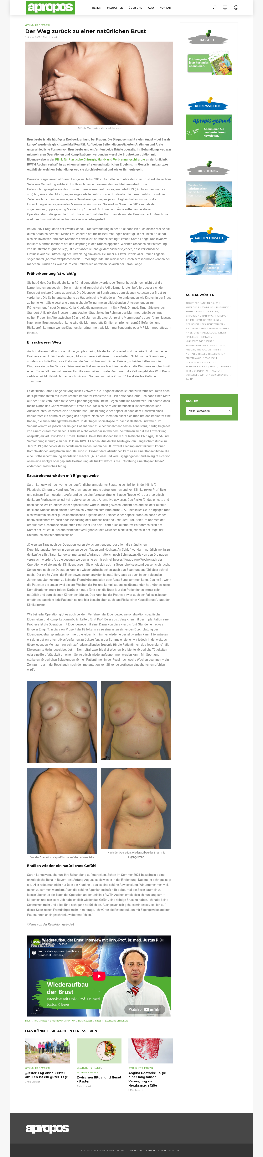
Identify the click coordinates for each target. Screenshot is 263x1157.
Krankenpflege (194, 341)
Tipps (188, 371)
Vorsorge (191, 375)
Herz (203, 328)
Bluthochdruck (195, 311)
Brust (28, 1020)
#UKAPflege (192, 303)
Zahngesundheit (220, 375)
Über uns (135, 7)
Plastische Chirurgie (116, 1020)
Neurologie (204, 349)
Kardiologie (209, 332)
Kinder (222, 332)
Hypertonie (192, 332)
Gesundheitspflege (212, 324)
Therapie (224, 366)
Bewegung (208, 307)
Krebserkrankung (196, 345)
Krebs (98, 1020)
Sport (213, 366)
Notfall (190, 354)
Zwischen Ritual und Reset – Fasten (99, 1079)
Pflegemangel (194, 358)
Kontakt (166, 7)
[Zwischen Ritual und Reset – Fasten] (99, 1050)
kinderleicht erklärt (198, 337)
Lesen (212, 345)
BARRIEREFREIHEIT (171, 1150)
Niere (216, 349)
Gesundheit (192, 324)
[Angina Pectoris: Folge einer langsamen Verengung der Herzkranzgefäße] (150, 1050)
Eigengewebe (85, 1020)
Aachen (205, 303)
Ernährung (206, 315)
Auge (215, 303)
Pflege (201, 354)
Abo (151, 7)
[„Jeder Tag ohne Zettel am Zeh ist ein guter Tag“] (47, 1050)
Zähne (189, 379)
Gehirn (190, 320)
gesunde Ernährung (207, 320)
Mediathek (115, 7)
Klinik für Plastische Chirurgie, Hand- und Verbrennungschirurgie (100, 159)
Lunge (221, 345)
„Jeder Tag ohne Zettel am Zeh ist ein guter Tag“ (46, 1075)
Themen (95, 7)
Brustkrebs (40, 1020)
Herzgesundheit (218, 328)
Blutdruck (222, 307)
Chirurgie (191, 315)
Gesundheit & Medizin (37, 25)
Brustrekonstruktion (62, 1020)
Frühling (220, 315)
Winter (204, 375)
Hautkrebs (192, 328)
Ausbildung (192, 307)
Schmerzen (208, 362)
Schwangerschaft (196, 366)
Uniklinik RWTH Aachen (207, 371)
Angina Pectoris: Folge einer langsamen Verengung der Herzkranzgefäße (147, 1079)
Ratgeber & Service (87, 1072)
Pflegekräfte (215, 354)
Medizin (190, 349)
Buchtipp (213, 311)
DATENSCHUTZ (152, 1150)
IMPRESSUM (136, 1150)
